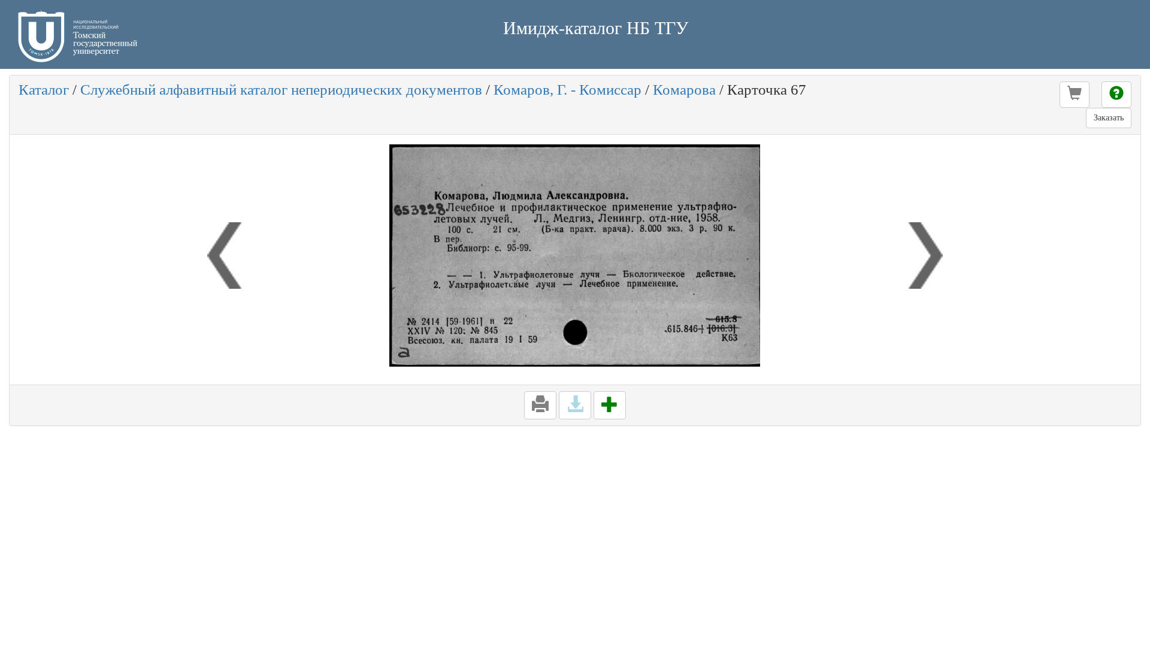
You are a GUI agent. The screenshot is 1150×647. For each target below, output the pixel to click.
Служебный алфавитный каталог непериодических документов (281, 89)
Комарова (684, 89)
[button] (1075, 94)
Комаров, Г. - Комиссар (567, 89)
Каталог (44, 89)
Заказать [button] (1109, 117)
